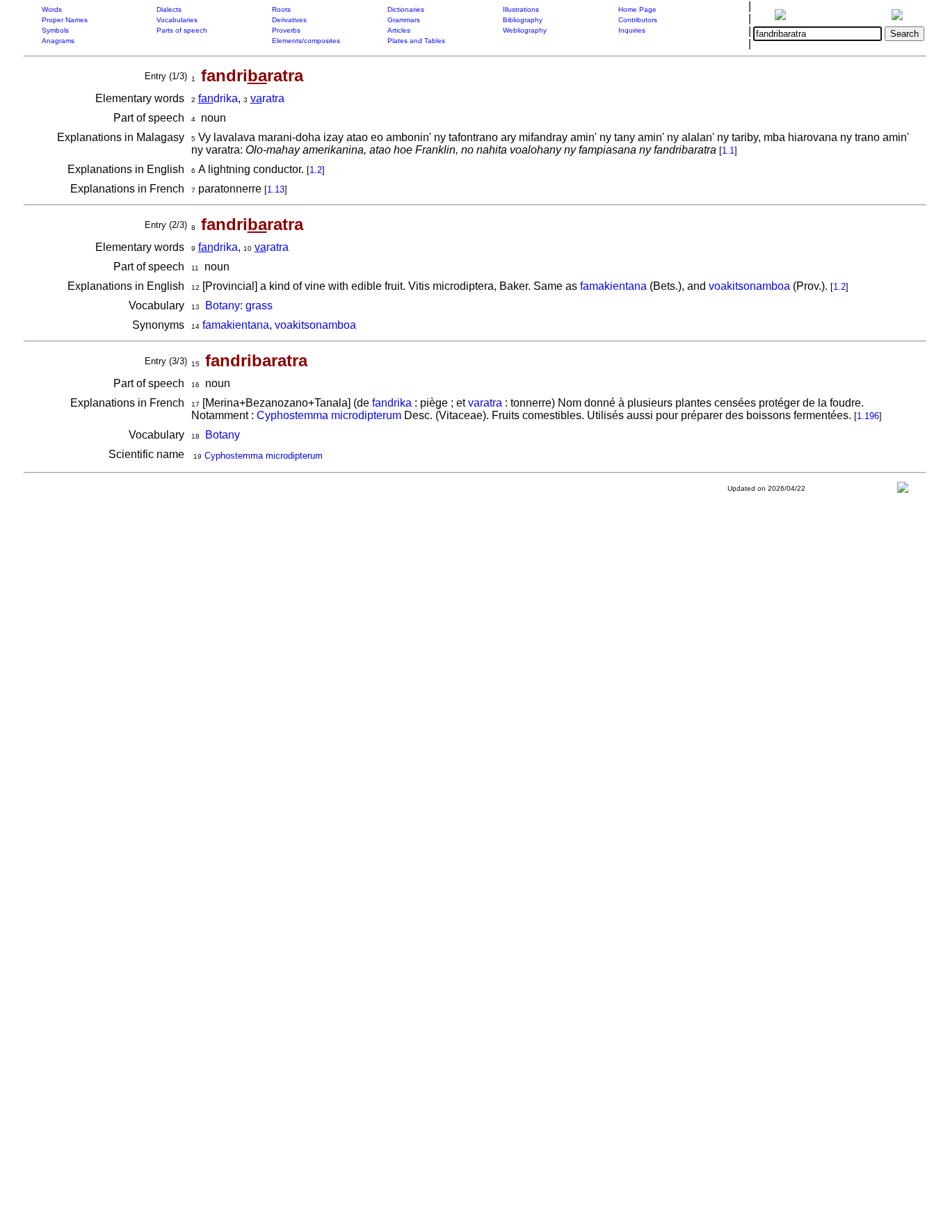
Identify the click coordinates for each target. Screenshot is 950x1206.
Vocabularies (177, 20)
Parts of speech (181, 30)
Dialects (169, 9)
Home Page (637, 9)
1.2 (315, 170)
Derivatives (289, 20)
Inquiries (631, 30)
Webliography (525, 30)
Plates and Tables (416, 40)
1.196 (868, 416)
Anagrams (58, 40)
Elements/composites (306, 40)
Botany (222, 435)
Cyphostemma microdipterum (329, 415)
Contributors (637, 20)
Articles (398, 30)
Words (52, 9)
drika (218, 98)
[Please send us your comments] (902, 490)
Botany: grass (239, 305)
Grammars (403, 20)
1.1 (728, 150)
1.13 (275, 189)
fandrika (392, 403)
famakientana (613, 286)
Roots (281, 9)
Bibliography (522, 20)
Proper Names (65, 20)
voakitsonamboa (749, 286)
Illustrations (521, 9)
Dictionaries (405, 9)
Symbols (55, 30)
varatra (485, 403)
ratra (267, 98)
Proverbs (286, 30)
